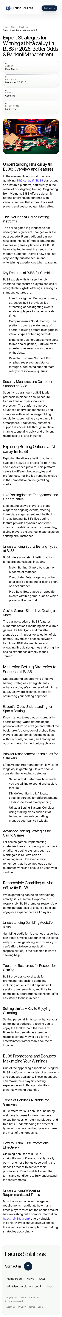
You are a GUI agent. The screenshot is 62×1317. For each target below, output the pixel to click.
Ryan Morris (11, 69)
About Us (10, 1306)
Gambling (23, 27)
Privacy (22, 1306)
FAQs (42, 1278)
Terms (32, 1306)
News (14, 27)
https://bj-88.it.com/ (16, 1218)
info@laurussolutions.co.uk (24, 1286)
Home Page (14, 1278)
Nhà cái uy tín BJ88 (30, 180)
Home (6, 27)
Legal (40, 1306)
